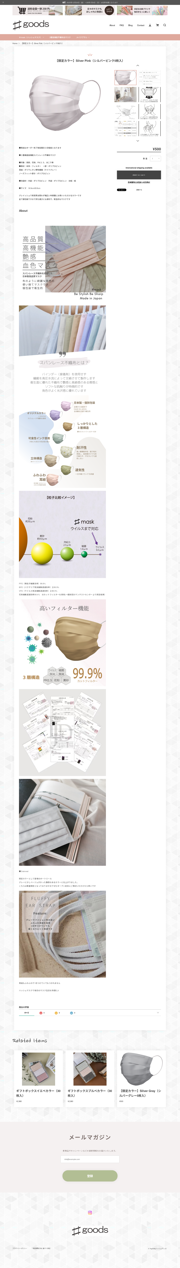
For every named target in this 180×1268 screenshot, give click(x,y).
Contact (140, 25)
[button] (137, 65)
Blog (130, 25)
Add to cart (139, 175)
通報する (139, 190)
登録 (90, 1176)
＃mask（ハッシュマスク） (30, 37)
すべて (26, 1012)
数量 (145, 158)
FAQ (122, 25)
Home (14, 43)
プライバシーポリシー (19, 1248)
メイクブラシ (81, 37)
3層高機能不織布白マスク (60, 37)
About (112, 25)
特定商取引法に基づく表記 (41, 1248)
